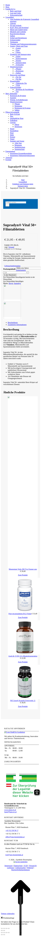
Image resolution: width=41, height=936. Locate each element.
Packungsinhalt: (9, 269)
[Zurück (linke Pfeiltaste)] (2, 930)
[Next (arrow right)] (4, 934)
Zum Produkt (23, 575)
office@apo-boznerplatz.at (14, 837)
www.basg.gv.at (10, 810)
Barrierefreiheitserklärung (20, 870)
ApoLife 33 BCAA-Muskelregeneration (22, 656)
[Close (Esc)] (2, 932)
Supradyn (17, 283)
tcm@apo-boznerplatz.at (14, 855)
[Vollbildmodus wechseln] (4, 928)
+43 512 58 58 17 (11, 830)
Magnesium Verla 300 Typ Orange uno (23, 569)
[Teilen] (6, 928)
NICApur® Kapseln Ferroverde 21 (22, 701)
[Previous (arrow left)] (2, 934)
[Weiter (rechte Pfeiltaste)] (4, 930)
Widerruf (30, 868)
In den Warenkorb (10, 275)
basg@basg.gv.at (10, 812)
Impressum (8, 866)
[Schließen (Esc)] (9, 928)
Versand (11, 247)
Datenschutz (18, 866)
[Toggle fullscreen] (6, 932)
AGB (26, 866)
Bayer (11, 283)
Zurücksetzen (21, 270)
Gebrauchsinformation (12, 266)
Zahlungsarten (20, 868)
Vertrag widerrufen (7, 914)
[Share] (4, 932)
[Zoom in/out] (9, 932)
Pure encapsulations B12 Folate (20, 614)
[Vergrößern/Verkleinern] (2, 928)
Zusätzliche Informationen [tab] (17, 325)
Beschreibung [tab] (13, 323)
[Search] (7, 204)
